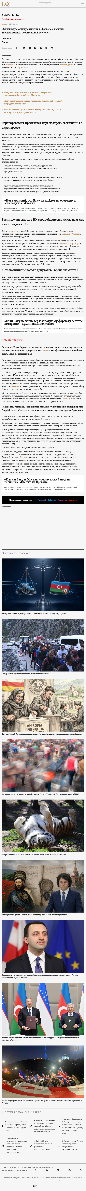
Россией (23, 457)
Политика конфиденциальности (37, 1167)
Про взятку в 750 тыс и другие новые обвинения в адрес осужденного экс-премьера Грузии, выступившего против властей (40, 976)
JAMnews (6, 38)
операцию (15, 231)
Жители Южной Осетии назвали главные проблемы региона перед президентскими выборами (42, 734)
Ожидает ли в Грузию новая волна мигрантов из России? (25, 674)
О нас (4, 1167)
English (15, 15)
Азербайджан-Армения (13, 19)
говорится (10, 65)
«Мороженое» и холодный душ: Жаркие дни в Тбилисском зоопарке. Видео (34, 855)
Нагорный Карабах (70, 234)
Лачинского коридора (68, 243)
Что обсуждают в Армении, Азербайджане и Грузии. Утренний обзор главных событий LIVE (40, 794)
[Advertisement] (43, 528)
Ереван (5, 42)
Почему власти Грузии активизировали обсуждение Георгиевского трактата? (34, 915)
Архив (5, 24)
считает (45, 350)
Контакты (14, 1167)
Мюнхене (14, 386)
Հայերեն (6, 15)
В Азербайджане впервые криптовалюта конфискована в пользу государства (34, 613)
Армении (22, 67)
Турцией (65, 399)
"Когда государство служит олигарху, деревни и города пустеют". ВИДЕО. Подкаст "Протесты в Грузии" (42, 1101)
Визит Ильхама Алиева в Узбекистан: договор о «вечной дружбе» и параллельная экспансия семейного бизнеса (40, 1039)
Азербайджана (67, 65)
